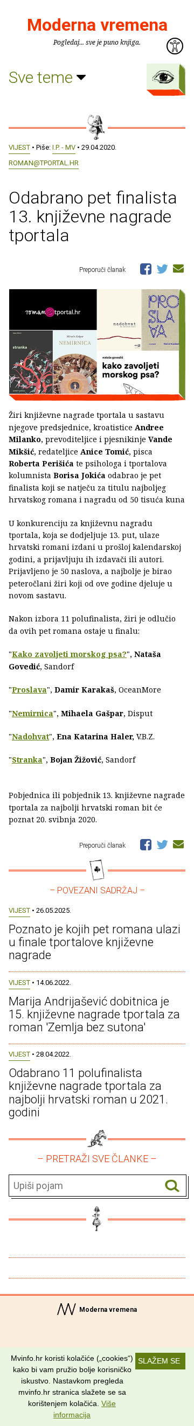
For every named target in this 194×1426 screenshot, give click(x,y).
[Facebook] (145, 268)
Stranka (27, 759)
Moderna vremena (97, 25)
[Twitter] (162, 268)
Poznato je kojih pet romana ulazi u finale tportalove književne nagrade (95, 942)
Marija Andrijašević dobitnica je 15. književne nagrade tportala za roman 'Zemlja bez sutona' (94, 1014)
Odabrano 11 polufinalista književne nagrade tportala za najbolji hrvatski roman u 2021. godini (88, 1092)
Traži (172, 1186)
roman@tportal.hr (44, 163)
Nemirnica (32, 713)
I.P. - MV (63, 147)
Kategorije (163, 77)
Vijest (19, 147)
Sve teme (43, 77)
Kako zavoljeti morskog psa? (69, 654)
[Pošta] (178, 268)
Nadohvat (30, 736)
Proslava (29, 689)
